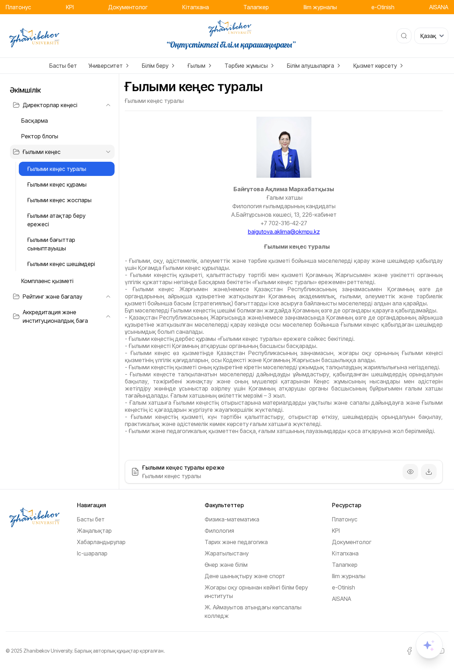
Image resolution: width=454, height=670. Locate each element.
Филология (219, 530)
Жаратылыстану (227, 553)
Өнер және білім (226, 564)
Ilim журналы (320, 7)
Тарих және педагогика (236, 542)
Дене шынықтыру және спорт (245, 576)
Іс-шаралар (92, 553)
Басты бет (63, 65)
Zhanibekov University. (48, 651)
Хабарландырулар (101, 542)
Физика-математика (232, 519)
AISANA (438, 7)
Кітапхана (195, 7)
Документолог (128, 7)
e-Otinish (382, 7)
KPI (70, 7)
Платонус (18, 7)
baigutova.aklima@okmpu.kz (284, 231)
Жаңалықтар (94, 530)
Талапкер (256, 7)
